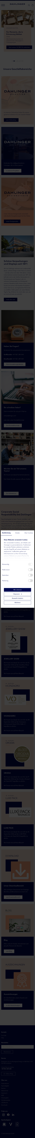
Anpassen (16, 594)
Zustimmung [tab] (6, 533)
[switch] (30, 569)
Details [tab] (17, 533)
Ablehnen (17, 603)
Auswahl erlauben (17, 598)
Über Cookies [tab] (28, 533)
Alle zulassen (17, 590)
